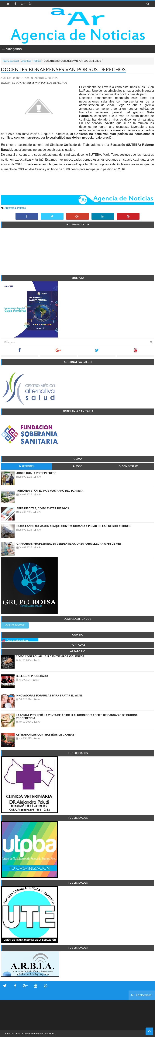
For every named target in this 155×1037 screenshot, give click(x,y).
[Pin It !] (128, 216)
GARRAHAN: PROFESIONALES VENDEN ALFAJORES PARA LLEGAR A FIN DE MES (69, 543)
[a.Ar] (78, 16)
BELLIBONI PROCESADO (32, 675)
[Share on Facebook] (27, 216)
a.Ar (7, 1033)
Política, (53, 78)
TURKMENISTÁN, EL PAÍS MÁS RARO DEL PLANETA (49, 490)
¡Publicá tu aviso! (15, 625)
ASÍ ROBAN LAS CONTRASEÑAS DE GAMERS (45, 734)
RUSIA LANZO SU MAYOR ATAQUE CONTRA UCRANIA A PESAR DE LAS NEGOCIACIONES (73, 526)
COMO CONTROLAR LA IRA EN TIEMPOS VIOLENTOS (50, 656)
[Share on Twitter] (52, 216)
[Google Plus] (58, 351)
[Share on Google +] (77, 216)
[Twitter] (96, 351)
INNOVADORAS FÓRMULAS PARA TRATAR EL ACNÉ (49, 695)
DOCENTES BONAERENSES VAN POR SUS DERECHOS (63, 69)
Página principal (11, 61)
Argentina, (41, 78)
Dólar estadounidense (17, 641)
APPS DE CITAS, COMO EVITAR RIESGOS (42, 508)
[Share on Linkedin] (102, 216)
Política (37, 61)
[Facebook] (19, 351)
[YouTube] (135, 351)
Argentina (26, 61)
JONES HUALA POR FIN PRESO (36, 473)
